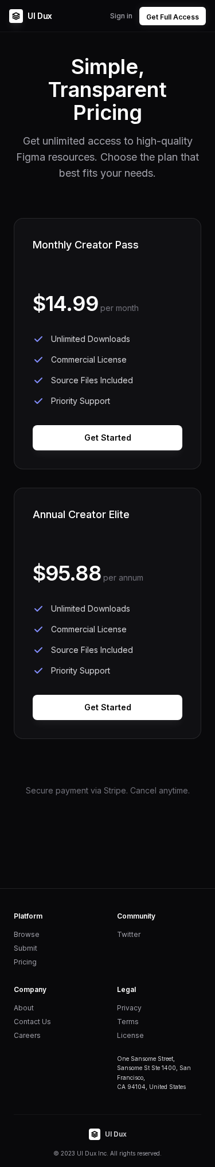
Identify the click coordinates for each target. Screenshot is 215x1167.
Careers (27, 1035)
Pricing (25, 962)
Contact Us (32, 1021)
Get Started (107, 437)
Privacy (129, 1007)
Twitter (128, 934)
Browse (27, 934)
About (24, 1007)
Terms (128, 1021)
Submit (25, 948)
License (130, 1035)
